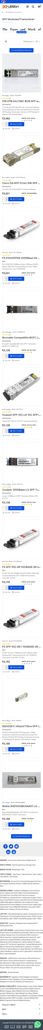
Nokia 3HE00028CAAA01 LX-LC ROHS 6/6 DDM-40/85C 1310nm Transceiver (21, 806)
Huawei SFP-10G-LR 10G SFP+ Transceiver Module (21, 414)
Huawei (8, 409)
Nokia (8, 802)
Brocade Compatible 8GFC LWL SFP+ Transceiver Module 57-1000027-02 (21, 337)
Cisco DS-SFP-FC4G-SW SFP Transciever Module (21, 183)
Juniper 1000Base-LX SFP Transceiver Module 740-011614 (21, 489)
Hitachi (8, 720)
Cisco (8, 177)
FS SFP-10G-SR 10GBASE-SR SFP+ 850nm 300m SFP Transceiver (21, 567)
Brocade (8, 332)
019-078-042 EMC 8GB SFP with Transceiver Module (21, 101)
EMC (7, 95)
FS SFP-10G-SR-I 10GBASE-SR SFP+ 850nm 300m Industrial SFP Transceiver (21, 646)
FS (7, 252)
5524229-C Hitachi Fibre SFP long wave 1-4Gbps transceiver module (21, 726)
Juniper (8, 484)
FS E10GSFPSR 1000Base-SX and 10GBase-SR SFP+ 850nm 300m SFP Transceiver (21, 258)
